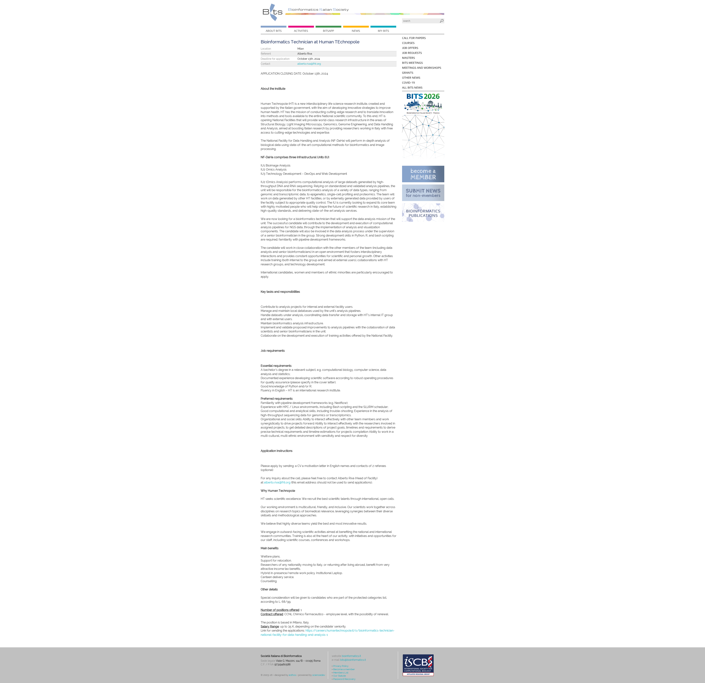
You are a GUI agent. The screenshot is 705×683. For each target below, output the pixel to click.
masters (408, 58)
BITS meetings (412, 62)
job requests (412, 53)
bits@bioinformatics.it (353, 659)
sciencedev (318, 675)
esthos (292, 675)
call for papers (414, 38)
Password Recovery (344, 678)
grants (407, 72)
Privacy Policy (340, 665)
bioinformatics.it (351, 656)
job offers (410, 48)
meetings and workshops (421, 67)
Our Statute (339, 675)
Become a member (344, 669)
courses (408, 43)
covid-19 (408, 82)
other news (411, 77)
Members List (340, 672)
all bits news (412, 87)
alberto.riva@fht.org (309, 63)
